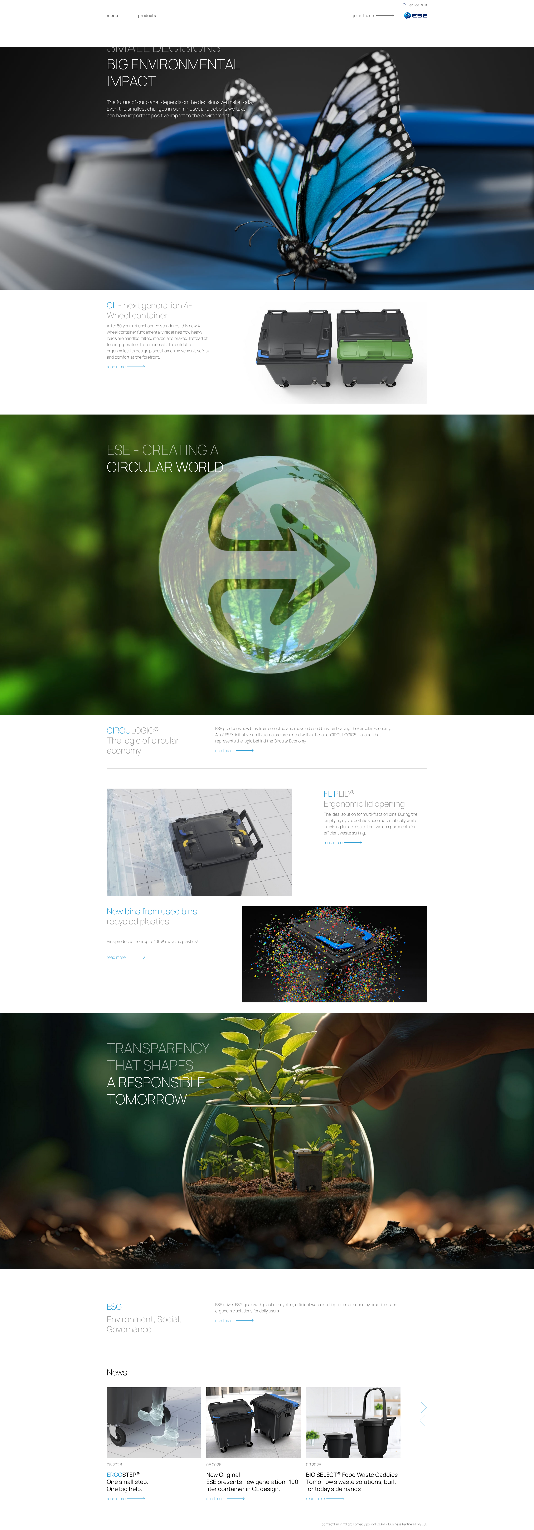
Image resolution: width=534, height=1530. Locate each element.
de (417, 5)
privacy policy (365, 1524)
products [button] (147, 15)
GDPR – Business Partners (396, 1524)
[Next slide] (423, 1407)
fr (422, 5)
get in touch (363, 15)
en (411, 5)
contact (328, 1524)
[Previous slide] (423, 1421)
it (426, 5)
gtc (350, 1524)
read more (116, 366)
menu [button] (113, 15)
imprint (341, 1524)
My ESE (422, 1524)
